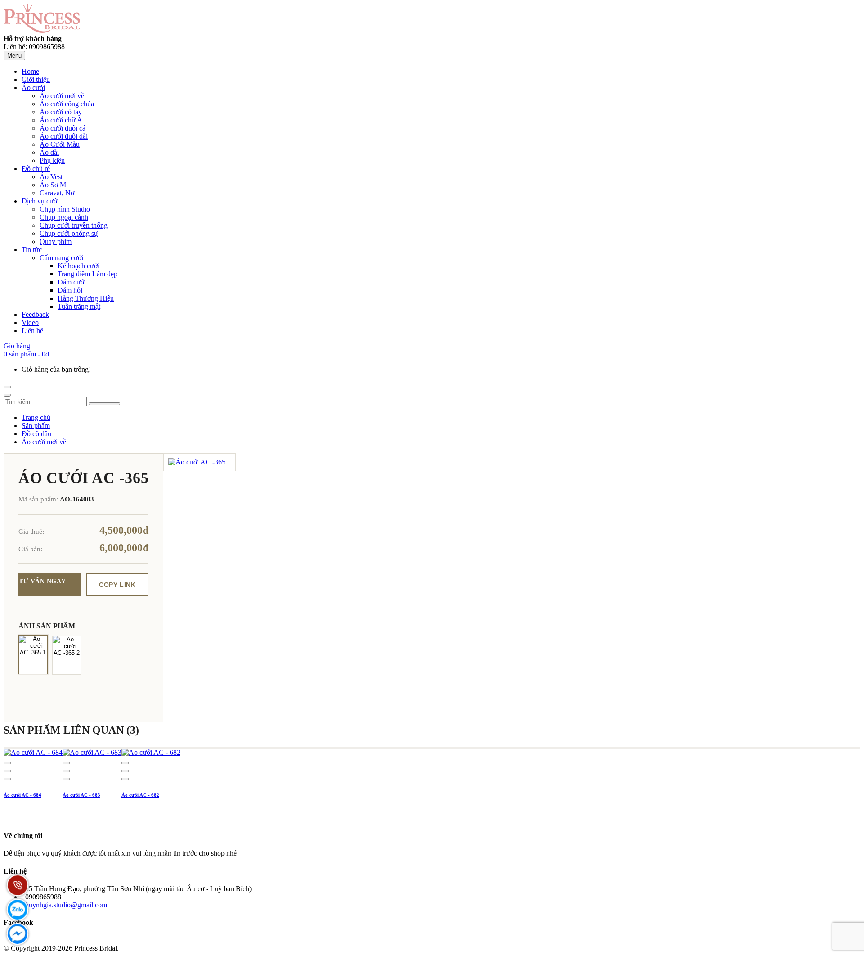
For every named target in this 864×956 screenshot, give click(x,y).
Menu (14, 55)
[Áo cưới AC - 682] (151, 752)
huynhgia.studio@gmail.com (66, 905)
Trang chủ (36, 417)
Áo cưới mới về (44, 442)
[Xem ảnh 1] (33, 654)
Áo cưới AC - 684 (22, 795)
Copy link (117, 584)
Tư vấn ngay (42, 581)
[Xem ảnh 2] (66, 655)
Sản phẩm (36, 425)
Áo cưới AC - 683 (81, 795)
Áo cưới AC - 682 (140, 795)
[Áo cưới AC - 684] (33, 752)
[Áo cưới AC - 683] (92, 752)
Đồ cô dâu (36, 433)
